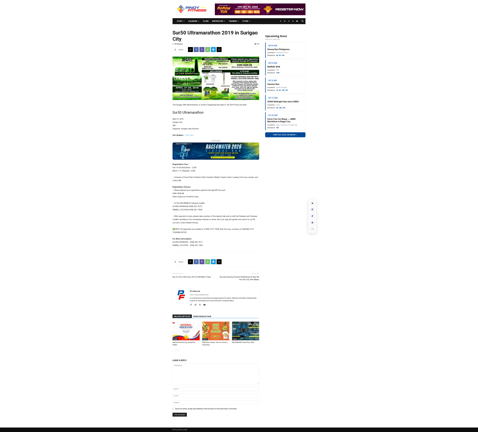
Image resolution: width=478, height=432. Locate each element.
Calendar (192, 21)
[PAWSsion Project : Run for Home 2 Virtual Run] (215, 331)
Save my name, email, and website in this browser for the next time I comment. (206, 409)
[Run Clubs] (312, 222)
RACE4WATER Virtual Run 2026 (243, 342)
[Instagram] (285, 21)
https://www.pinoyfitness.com (199, 295)
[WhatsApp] (207, 49)
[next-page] (178, 349)
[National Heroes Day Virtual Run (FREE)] (186, 331)
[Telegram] (213, 49)
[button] (302, 21)
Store (245, 21)
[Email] (219, 49)
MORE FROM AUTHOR (202, 316)
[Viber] (201, 49)
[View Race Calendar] (312, 209)
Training (233, 21)
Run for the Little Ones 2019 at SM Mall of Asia (192, 277)
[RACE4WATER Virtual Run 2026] (245, 331)
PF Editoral (179, 44)
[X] (293, 21)
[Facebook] (280, 21)
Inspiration (217, 21)
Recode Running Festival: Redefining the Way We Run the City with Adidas (239, 278)
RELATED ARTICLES (182, 316)
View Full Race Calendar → (285, 135)
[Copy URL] (190, 49)
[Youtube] (297, 21)
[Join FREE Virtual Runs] (312, 216)
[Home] (312, 203)
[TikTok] (289, 21)
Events (175, 339)
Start (180, 21)
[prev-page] (174, 349)
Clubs (206, 21)
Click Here (189, 135)
